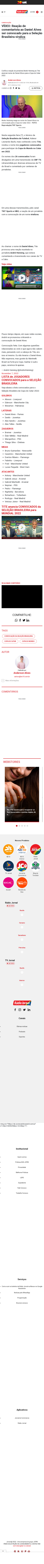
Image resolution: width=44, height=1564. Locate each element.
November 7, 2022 (10, 373)
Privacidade (22, 1167)
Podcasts (22, 1031)
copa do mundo (28, 641)
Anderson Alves (14, 80)
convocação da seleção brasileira (18, 636)
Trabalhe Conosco (22, 1193)
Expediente (22, 1183)
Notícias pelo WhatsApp (22, 1293)
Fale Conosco (22, 1188)
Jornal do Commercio (22, 1418)
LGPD (22, 1177)
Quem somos (22, 1157)
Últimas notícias (22, 1026)
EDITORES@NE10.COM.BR (22, 1546)
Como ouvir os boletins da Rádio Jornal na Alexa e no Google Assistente (22, 1287)
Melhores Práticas (22, 1172)
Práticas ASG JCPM (22, 1162)
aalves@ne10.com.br (22, 677)
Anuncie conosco (22, 1303)
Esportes (22, 1037)
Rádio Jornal (22, 1423)
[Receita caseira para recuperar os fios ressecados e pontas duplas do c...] (22, 794)
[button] (16, 826)
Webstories (11, 762)
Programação (22, 1298)
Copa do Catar (10, 641)
